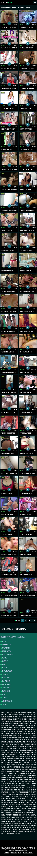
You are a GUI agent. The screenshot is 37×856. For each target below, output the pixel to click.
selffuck (5, 674)
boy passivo (6, 678)
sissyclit (5, 661)
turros (4, 698)
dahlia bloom (6, 651)
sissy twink (6, 648)
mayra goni (6, 691)
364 (34, 620)
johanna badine (7, 701)
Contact (6, 853)
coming (4, 658)
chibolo (4, 694)
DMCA (19, 853)
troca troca (6, 688)
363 (30, 620)
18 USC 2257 (14, 853)
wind (4, 664)
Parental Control (28, 853)
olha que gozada (7, 654)
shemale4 (6, 2)
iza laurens (6, 681)
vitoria (4, 668)
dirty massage (7, 671)
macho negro (6, 684)
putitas (4, 641)
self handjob (6, 644)
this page (11, 850)
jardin (4, 704)
